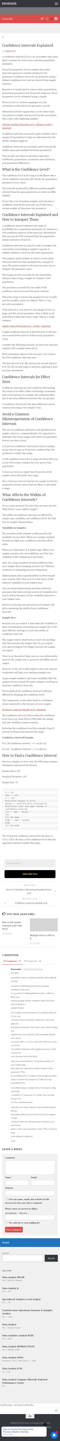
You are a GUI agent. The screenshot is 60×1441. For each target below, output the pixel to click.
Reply (13, 1140)
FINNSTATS (9, 3)
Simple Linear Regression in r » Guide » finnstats (26, 326)
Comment (10, 1157)
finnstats (10, 51)
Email (34, 1177)
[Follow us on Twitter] (42, 18)
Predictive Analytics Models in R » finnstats (24, 709)
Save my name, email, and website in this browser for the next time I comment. (27, 1201)
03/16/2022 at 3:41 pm (33, 969)
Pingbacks (33, 961)
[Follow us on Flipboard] (46, 18)
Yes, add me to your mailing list (24, 1222)
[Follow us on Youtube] (51, 18)
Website (9, 1188)
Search (5, 1253)
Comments (13, 961)
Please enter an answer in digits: (21, 1208)
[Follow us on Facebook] (56, 18)
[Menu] (56, 3)
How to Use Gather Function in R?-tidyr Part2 (12, 925)
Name (8, 1177)
